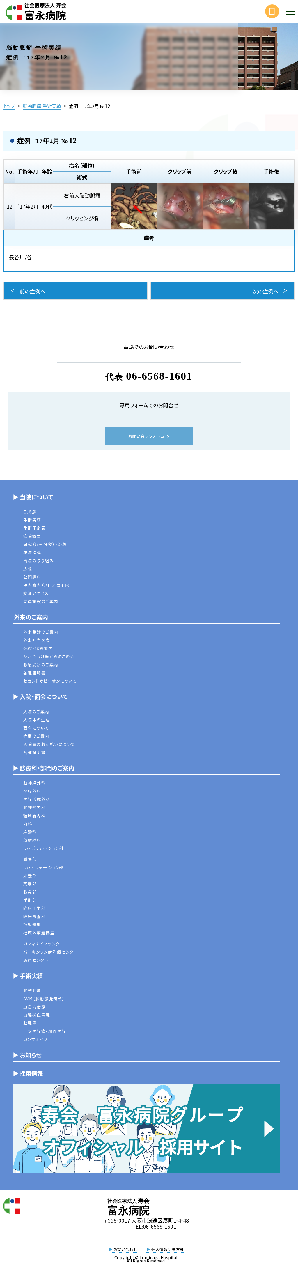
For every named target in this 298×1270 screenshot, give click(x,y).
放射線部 (32, 924)
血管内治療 (34, 1007)
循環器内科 (34, 815)
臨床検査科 (34, 916)
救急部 (30, 892)
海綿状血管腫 (36, 1015)
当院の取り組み (38, 560)
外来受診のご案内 (40, 632)
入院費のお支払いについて (49, 744)
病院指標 (32, 552)
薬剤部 (30, 884)
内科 (27, 824)
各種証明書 (34, 673)
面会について (36, 728)
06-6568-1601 (159, 376)
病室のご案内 (36, 736)
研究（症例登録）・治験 (45, 544)
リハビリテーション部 (43, 867)
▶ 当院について (33, 497)
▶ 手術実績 (28, 975)
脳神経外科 (34, 783)
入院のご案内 (36, 711)
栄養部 (30, 875)
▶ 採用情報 (28, 1073)
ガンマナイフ (35, 1039)
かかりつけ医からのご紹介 (49, 656)
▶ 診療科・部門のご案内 (43, 768)
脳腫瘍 (30, 1023)
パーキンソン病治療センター (50, 952)
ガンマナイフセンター (43, 944)
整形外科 (32, 791)
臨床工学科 (34, 908)
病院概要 (32, 536)
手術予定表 (34, 528)
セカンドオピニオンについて (50, 681)
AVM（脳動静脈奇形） (44, 998)
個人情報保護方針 (165, 1249)
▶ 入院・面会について (40, 696)
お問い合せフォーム (146, 436)
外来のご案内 (30, 617)
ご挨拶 (29, 512)
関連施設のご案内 (40, 601)
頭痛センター (36, 960)
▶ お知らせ (27, 1055)
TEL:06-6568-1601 (154, 1226)
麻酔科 (30, 832)
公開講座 (32, 577)
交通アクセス (36, 593)
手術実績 (32, 520)
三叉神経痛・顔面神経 (44, 1031)
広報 (27, 569)
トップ (9, 105)
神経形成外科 (36, 799)
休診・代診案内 (38, 648)
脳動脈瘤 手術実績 (42, 105)
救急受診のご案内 (40, 664)
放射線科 (32, 840)
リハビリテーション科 (43, 848)
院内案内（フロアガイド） (47, 585)
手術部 (30, 900)
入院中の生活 (36, 720)
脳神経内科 (34, 807)
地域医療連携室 (39, 933)
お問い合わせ (123, 1249)
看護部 (30, 859)
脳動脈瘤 (32, 990)
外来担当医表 (36, 640)
